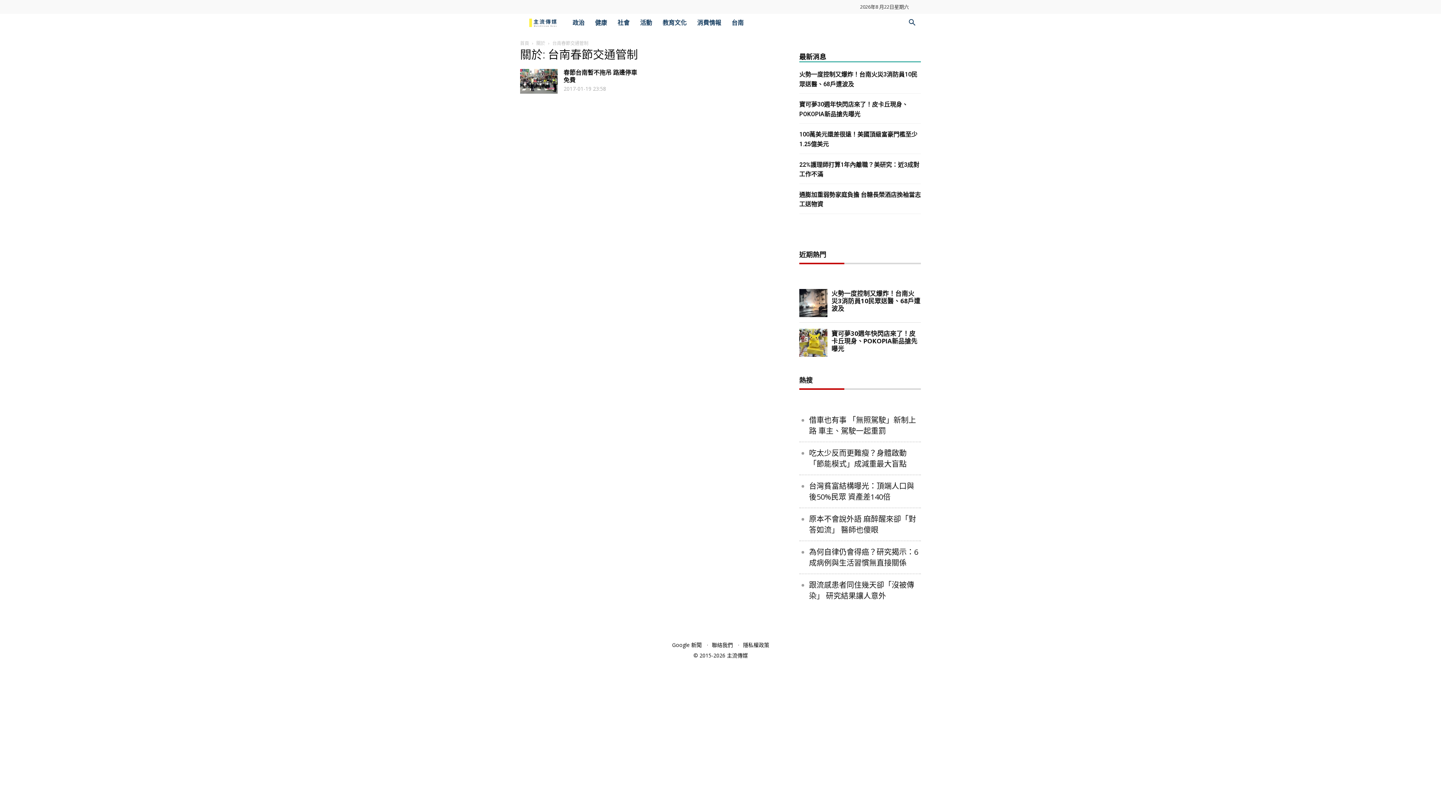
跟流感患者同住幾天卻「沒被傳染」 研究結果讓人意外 (861, 590)
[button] (912, 23)
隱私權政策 (756, 644)
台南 (738, 22)
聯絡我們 (722, 644)
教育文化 (675, 22)
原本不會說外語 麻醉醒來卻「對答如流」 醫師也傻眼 (862, 524)
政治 (579, 22)
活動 (646, 22)
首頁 (524, 43)
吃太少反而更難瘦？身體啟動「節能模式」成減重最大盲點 (858, 458)
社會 (624, 22)
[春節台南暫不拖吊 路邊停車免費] (539, 81)
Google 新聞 (687, 644)
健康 (601, 22)
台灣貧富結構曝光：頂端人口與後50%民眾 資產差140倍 (861, 491)
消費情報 (709, 22)
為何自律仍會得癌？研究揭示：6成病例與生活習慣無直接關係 (863, 557)
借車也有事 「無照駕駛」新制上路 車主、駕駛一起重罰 (862, 425)
